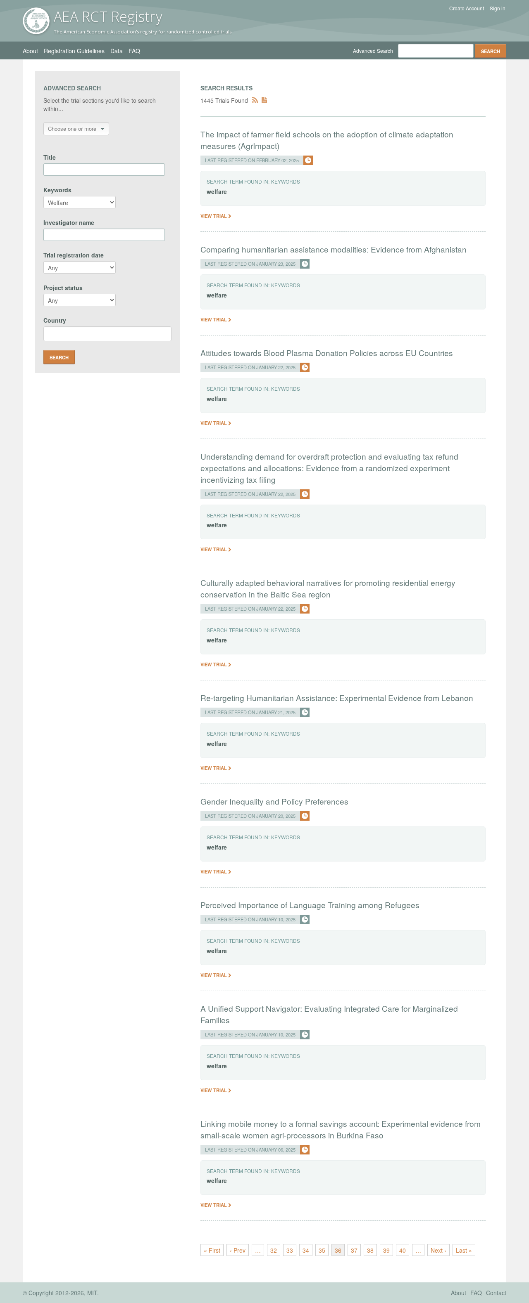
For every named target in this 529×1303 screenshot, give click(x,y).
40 (402, 1250)
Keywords (57, 190)
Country (54, 320)
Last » (464, 1250)
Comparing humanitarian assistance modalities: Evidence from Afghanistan (333, 249)
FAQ (134, 51)
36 (338, 1250)
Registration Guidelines (74, 51)
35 (322, 1250)
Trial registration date (73, 255)
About (30, 51)
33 (289, 1250)
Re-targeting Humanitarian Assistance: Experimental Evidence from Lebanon (336, 697)
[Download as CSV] (264, 100)
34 (306, 1250)
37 (354, 1250)
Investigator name (68, 222)
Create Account (466, 8)
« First (212, 1250)
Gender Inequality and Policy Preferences (274, 801)
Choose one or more (72, 128)
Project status (63, 287)
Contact (496, 1293)
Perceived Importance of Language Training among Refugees (309, 904)
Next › (438, 1250)
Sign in (497, 8)
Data (116, 51)
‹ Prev (237, 1250)
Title (49, 157)
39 (386, 1250)
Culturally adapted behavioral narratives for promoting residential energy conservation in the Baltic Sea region (327, 588)
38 (370, 1250)
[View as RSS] (255, 100)
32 (273, 1250)
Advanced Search (373, 50)
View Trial (214, 215)
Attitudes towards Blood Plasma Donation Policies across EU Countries (326, 352)
